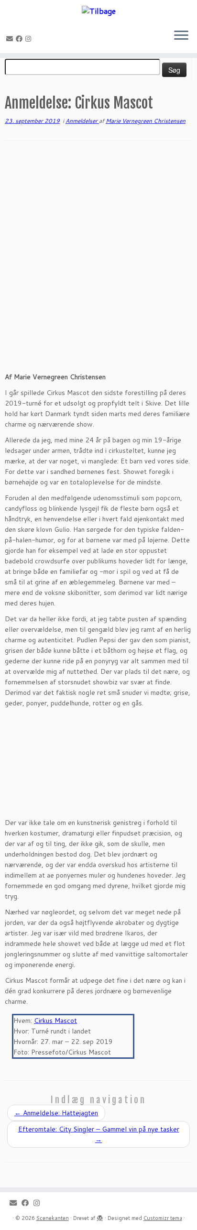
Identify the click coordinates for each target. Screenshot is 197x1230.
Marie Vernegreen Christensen (146, 121)
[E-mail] (11, 39)
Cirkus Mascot (55, 1020)
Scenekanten (52, 1218)
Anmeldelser (82, 121)
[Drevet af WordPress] (100, 1216)
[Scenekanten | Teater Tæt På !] (98, 10)
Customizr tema (162, 1218)
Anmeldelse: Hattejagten (56, 1113)
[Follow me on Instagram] (29, 39)
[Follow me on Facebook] (20, 39)
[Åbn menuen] (181, 36)
